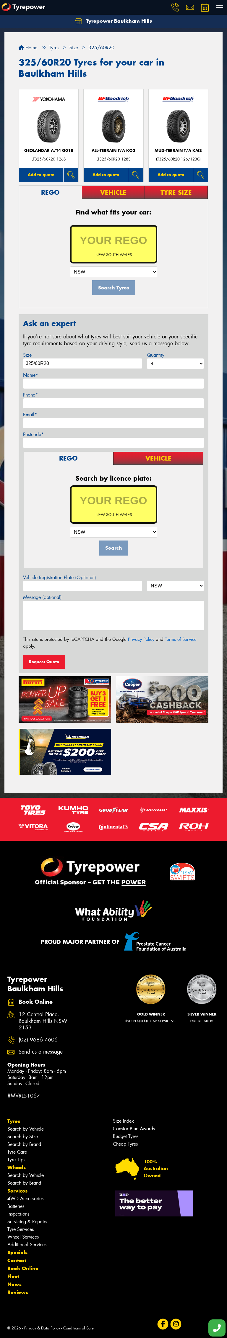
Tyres (13, 1121)
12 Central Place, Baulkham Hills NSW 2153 (43, 1021)
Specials (17, 1252)
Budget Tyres (125, 1136)
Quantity (155, 355)
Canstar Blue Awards (134, 1129)
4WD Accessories (25, 1198)
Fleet (13, 1276)
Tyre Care (17, 1152)
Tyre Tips (16, 1160)
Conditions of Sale (78, 1328)
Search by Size (22, 1137)
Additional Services (26, 1245)
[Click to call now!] (175, 7)
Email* (30, 415)
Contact (16, 1260)
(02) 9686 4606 (38, 1039)
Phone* (30, 395)
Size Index (123, 1121)
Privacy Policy (141, 639)
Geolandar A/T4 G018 (48, 150)
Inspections (18, 1214)
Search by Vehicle (25, 1129)
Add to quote (41, 174)
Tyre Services (20, 1229)
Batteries (15, 1206)
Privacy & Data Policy (42, 1328)
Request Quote (44, 661)
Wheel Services (23, 1237)
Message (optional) (42, 597)
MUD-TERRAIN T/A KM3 (178, 150)
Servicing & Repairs (27, 1222)
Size (27, 355)
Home (30, 48)
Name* (30, 375)
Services (17, 1191)
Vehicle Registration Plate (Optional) (59, 577)
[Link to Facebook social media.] (162, 1324)
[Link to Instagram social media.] (175, 1324)
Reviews (17, 1292)
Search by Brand (24, 1144)
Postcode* (33, 434)
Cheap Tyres (125, 1144)
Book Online (22, 1268)
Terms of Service (181, 639)
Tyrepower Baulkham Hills (118, 21)
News (14, 1284)
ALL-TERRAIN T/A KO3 (113, 150)
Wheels (16, 1167)
